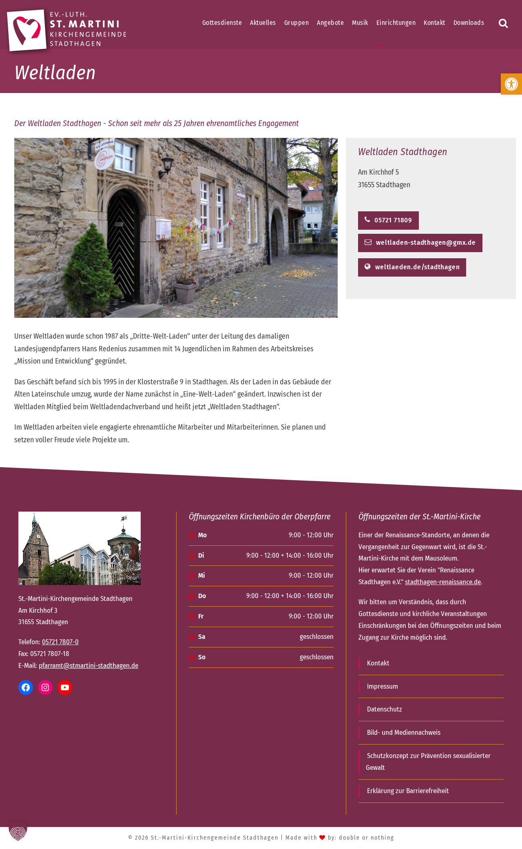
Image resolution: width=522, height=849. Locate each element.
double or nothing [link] (366, 837)
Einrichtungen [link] (396, 23)
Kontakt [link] (434, 23)
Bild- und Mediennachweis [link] (403, 732)
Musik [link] (360, 23)
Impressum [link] (382, 686)
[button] (18, 831)
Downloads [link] (468, 23)
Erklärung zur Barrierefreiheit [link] (408, 791)
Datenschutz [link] (384, 709)
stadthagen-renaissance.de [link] (443, 582)
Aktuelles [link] (263, 23)
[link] (511, 84)
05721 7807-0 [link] (60, 642)
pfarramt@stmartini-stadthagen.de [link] (88, 665)
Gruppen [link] (296, 23)
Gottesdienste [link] (222, 23)
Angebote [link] (330, 23)
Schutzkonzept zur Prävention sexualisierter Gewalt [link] (428, 761)
